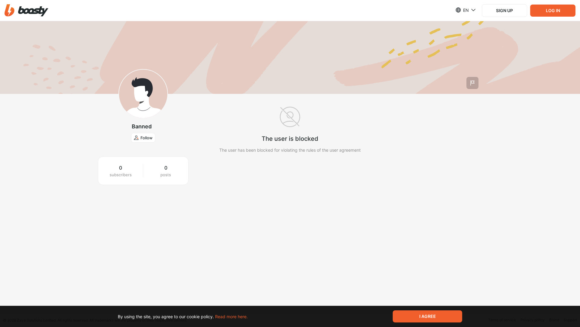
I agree (427, 316)
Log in (553, 10)
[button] (26, 10)
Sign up (504, 10)
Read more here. (231, 316)
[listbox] (462, 10)
